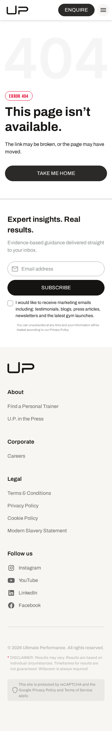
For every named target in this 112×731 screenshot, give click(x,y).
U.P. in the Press (25, 418)
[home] (17, 10)
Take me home (56, 173)
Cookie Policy (22, 518)
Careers (16, 456)
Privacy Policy (23, 505)
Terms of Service (78, 690)
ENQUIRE (76, 9)
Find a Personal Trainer (32, 406)
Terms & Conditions (29, 493)
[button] (102, 10)
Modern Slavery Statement (37, 530)
